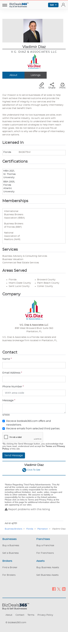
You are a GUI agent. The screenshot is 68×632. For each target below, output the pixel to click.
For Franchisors (45, 553)
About (13, 75)
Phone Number (13, 386)
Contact (19, 615)
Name (7, 359)
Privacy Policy (45, 615)
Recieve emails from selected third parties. (33, 428)
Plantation (42, 529)
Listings (35, 75)
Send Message (13, 455)
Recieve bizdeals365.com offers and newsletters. (28, 423)
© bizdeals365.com (16, 622)
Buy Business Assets (47, 567)
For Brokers (8, 575)
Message (8, 400)
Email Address (12, 372)
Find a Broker (9, 567)
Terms (31, 615)
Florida (29, 529)
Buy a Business (10, 545)
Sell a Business (10, 553)
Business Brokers (13, 529)
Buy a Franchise (45, 545)
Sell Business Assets (47, 575)
